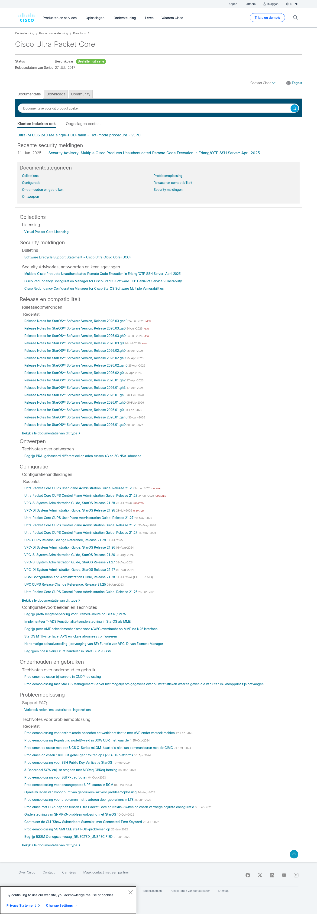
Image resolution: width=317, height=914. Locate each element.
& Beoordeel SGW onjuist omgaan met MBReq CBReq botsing (71, 770)
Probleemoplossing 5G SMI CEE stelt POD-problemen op (67, 829)
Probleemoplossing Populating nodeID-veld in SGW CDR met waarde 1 (78, 740)
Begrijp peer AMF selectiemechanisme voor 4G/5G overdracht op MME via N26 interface (91, 629)
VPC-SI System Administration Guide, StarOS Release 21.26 (70, 555)
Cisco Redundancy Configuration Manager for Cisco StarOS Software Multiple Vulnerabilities (94, 288)
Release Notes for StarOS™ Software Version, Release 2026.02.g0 (74, 373)
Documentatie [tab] (29, 94)
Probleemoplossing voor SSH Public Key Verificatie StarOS (68, 762)
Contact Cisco (261, 83)
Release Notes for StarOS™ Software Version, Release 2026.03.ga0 (75, 328)
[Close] (130, 892)
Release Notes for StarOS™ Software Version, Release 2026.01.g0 (74, 410)
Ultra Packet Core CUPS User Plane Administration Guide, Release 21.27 (79, 518)
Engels (297, 83)
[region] (68, 900)
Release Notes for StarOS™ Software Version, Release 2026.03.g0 (74, 343)
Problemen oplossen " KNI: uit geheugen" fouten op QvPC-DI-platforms (79, 755)
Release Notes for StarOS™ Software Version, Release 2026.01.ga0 (75, 425)
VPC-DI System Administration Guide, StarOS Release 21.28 (70, 510)
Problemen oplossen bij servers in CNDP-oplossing (62, 676)
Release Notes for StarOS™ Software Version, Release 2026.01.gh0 (75, 402)
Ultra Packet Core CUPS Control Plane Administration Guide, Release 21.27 (81, 532)
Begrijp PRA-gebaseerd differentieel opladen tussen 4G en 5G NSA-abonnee (82, 456)
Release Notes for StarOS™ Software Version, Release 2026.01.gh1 (75, 395)
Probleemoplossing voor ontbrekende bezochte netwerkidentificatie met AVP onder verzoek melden (100, 733)
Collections (30, 176)
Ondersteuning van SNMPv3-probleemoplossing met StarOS (70, 814)
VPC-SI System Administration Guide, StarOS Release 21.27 (70, 562)
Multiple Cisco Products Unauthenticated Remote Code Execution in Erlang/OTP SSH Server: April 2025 (102, 274)
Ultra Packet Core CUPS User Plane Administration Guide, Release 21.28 (79, 488)
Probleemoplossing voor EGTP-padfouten (56, 777)
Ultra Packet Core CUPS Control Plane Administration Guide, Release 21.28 (81, 495)
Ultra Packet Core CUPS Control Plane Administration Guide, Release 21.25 (81, 592)
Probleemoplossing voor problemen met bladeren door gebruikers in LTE (79, 799)
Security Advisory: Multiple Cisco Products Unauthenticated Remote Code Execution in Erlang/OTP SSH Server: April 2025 (154, 153)
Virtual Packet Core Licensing (46, 232)
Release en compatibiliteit (173, 183)
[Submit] (294, 108)
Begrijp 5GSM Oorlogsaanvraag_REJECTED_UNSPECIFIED (68, 837)
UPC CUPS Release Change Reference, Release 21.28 (65, 540)
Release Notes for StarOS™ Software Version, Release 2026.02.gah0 (76, 365)
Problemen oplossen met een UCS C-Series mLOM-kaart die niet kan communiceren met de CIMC (99, 748)
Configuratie (31, 183)
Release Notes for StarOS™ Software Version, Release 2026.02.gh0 (75, 350)
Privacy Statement (21, 905)
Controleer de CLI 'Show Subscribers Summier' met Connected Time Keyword (83, 822)
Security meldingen (168, 190)
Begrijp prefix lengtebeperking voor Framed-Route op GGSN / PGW (75, 614)
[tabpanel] (158, 135)
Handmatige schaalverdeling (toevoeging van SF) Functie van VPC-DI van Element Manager (93, 644)
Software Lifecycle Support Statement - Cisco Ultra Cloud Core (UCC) (77, 257)
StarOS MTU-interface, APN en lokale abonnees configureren (70, 636)
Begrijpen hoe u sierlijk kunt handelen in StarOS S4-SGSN (67, 651)
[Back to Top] (294, 854)
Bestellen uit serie (91, 61)
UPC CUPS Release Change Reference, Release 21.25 (65, 584)
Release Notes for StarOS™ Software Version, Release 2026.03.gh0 (75, 336)
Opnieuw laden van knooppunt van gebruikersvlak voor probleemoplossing (81, 792)
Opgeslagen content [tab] (83, 124)
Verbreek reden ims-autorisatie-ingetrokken (57, 710)
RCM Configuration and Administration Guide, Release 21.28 (70, 577)
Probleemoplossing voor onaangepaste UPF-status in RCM (69, 785)
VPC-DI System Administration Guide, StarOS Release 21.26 (70, 547)
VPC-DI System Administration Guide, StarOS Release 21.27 (70, 570)
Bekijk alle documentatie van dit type (49, 433)
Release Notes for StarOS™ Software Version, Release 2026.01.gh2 (75, 380)
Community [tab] (80, 94)
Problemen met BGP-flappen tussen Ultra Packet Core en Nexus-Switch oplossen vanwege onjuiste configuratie (109, 807)
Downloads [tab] (55, 94)
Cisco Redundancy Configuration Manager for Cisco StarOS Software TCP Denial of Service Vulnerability (103, 281)
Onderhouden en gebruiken (43, 190)
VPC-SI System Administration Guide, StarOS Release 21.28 (70, 503)
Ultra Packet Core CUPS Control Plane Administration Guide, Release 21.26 (81, 525)
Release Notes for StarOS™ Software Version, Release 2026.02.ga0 (75, 358)
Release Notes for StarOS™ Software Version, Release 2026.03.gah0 (76, 321)
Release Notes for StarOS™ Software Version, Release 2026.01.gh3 (75, 387)
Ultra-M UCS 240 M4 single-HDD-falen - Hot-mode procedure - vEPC (79, 135)
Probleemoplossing (168, 176)
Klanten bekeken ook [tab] (36, 124)
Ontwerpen (30, 196)
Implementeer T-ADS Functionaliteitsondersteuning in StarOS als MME (77, 621)
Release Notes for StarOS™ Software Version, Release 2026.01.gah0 (76, 417)
